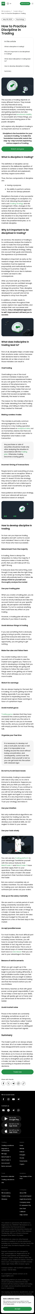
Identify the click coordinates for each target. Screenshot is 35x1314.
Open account (25, 3)
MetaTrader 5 (21, 865)
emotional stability (24, 114)
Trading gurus (7, 714)
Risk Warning (5, 1280)
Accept (17, 1309)
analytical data (24, 428)
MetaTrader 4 (6, 865)
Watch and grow (17, 149)
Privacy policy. (10, 1304)
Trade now (17, 1072)
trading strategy (16, 203)
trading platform (21, 858)
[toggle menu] (32, 4)
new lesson (17, 952)
